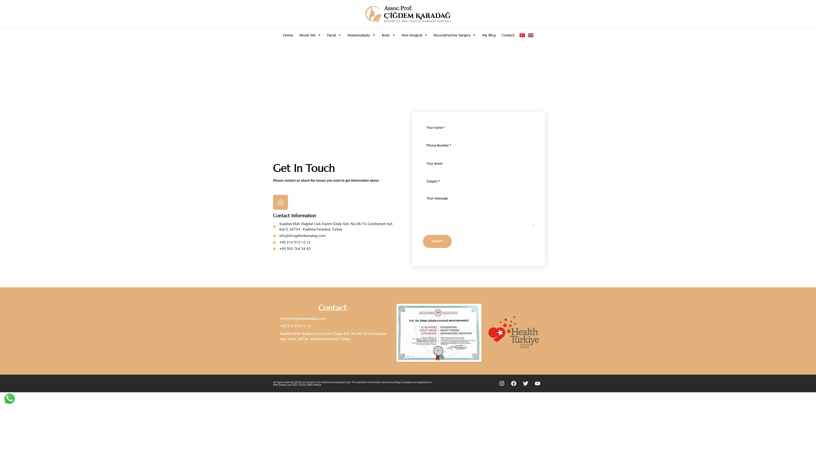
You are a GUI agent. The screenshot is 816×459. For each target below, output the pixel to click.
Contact (508, 35)
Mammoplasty (358, 35)
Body (386, 35)
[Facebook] (514, 383)
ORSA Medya (314, 384)
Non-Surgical (412, 35)
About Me (307, 35)
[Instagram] (502, 383)
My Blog (489, 35)
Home (288, 35)
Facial (331, 35)
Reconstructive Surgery (452, 35)
